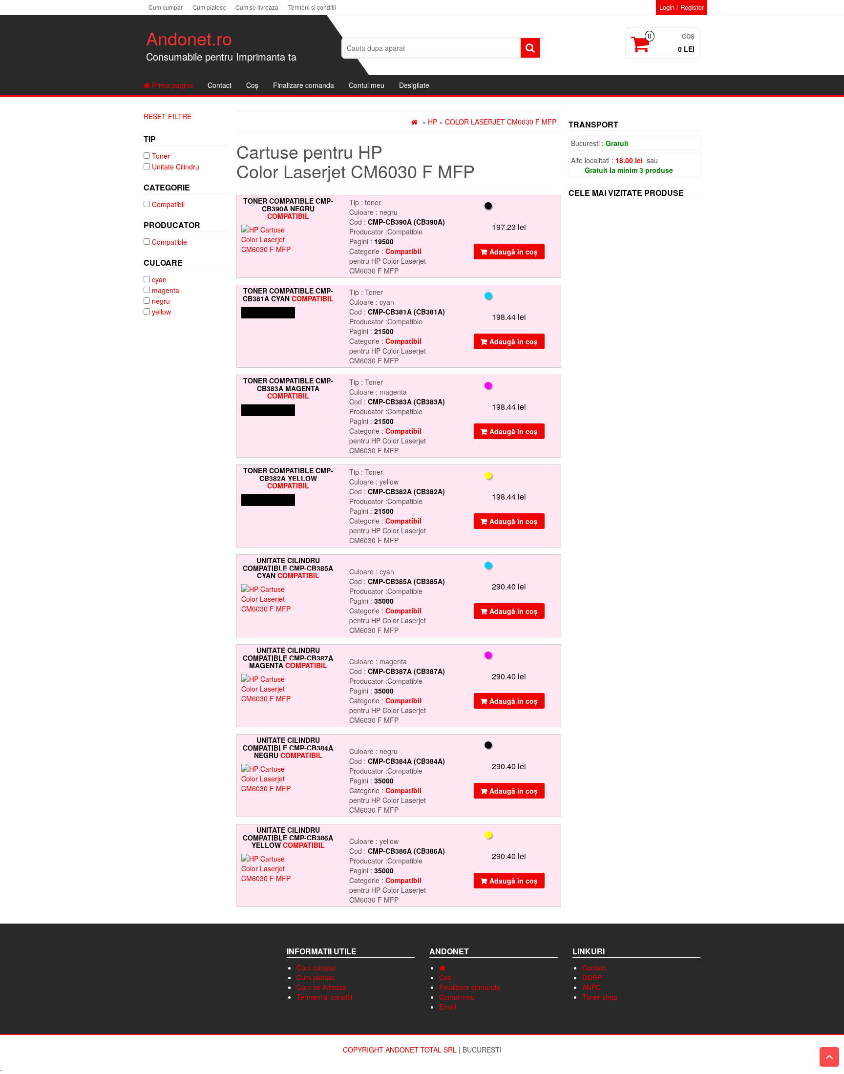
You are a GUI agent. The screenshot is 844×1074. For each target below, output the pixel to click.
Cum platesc (209, 7)
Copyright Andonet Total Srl (401, 1049)
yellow (161, 311)
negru (161, 301)
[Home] (415, 121)
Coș (252, 85)
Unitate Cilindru (175, 166)
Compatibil (168, 204)
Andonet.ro (189, 37)
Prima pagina (171, 85)
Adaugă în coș (513, 251)
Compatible (169, 242)
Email (447, 1006)
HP (432, 121)
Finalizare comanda (303, 85)
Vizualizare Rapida (332, 211)
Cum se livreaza (256, 7)
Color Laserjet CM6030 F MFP (499, 121)
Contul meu (366, 85)
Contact (220, 85)
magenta (165, 290)
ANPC (591, 987)
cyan (159, 279)
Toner (161, 156)
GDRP (592, 977)
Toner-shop (599, 997)
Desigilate (414, 85)
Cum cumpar (165, 7)
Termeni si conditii (312, 7)
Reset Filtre (167, 116)
